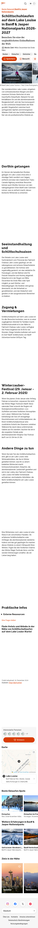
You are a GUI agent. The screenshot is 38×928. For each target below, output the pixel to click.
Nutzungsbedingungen (19, 924)
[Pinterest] (30, 904)
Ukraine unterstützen (27, 917)
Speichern (10, 59)
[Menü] (32, 3)
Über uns (6, 917)
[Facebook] (15, 904)
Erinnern (20, 740)
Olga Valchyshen (15, 683)
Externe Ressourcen (13, 614)
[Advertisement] (19, 138)
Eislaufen (15, 54)
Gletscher (26, 54)
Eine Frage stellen (9, 620)
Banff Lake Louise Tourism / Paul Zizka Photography (20, 85)
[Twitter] (22, 904)
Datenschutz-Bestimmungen (19, 920)
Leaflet (15, 772)
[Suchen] (25, 3)
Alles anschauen (13, 79)
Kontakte (14, 917)
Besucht (26, 59)
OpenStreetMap (24, 772)
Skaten (5, 54)
